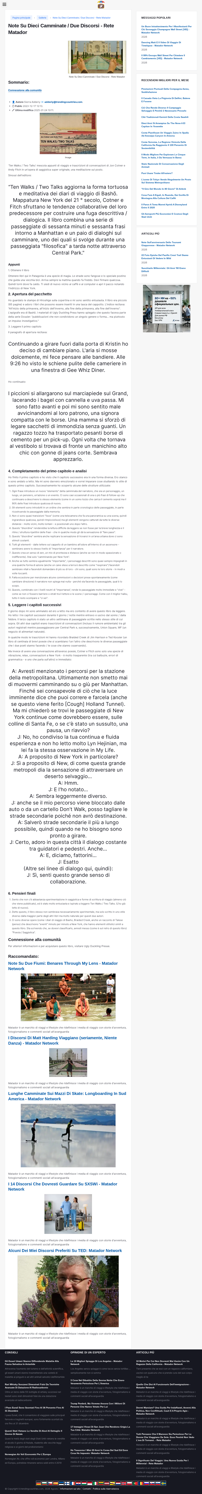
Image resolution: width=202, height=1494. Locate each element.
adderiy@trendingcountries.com (63, 101)
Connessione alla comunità (25, 90)
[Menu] (4, 4)
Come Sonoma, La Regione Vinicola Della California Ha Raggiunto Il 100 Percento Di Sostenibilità (164, 145)
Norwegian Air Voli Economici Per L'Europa (28, 1454)
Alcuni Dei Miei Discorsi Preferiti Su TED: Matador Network (65, 1250)
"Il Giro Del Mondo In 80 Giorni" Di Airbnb (163, 189)
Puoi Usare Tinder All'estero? (157, 173)
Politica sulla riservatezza (106, 1488)
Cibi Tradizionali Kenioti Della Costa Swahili (164, 117)
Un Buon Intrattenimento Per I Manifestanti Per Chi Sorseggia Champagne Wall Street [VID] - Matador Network (166, 29)
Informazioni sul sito (70, 1488)
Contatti (87, 1488)
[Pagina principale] (101, 4)
